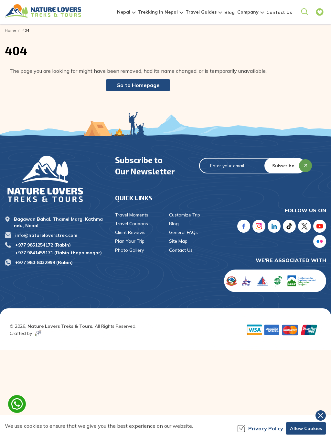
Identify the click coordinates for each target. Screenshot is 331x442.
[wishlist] (319, 12)
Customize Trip (184, 215)
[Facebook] (243, 226)
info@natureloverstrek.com (46, 235)
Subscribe (283, 166)
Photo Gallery (129, 250)
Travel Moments (131, 215)
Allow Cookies (306, 428)
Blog (229, 12)
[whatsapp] (17, 404)
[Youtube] (319, 226)
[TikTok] (289, 226)
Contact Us (279, 12)
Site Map (178, 241)
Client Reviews (130, 232)
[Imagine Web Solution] (37, 333)
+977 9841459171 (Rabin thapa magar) (58, 253)
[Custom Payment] (283, 330)
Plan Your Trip (129, 241)
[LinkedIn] (274, 226)
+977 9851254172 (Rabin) (43, 245)
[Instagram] (258, 226)
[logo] (55, 178)
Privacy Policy (265, 428)
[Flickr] (319, 241)
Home (10, 30)
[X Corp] (304, 226)
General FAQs (183, 232)
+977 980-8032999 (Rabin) (44, 262)
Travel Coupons (131, 224)
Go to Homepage (138, 85)
